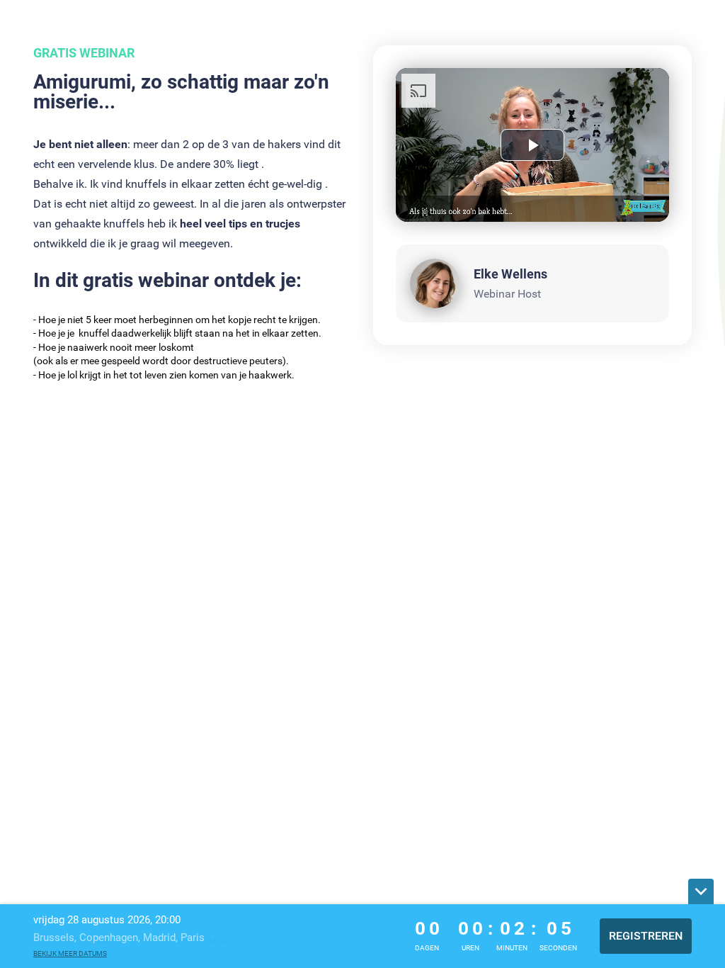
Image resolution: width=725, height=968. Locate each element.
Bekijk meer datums (70, 953)
